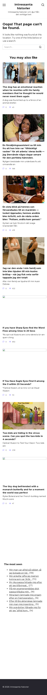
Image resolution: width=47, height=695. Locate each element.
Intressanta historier (23, 6)
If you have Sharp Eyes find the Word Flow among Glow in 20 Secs (24, 329)
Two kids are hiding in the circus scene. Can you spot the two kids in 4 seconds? (23, 436)
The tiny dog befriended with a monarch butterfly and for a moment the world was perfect (23, 489)
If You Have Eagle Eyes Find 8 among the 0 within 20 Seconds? (23, 382)
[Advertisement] (23, 533)
